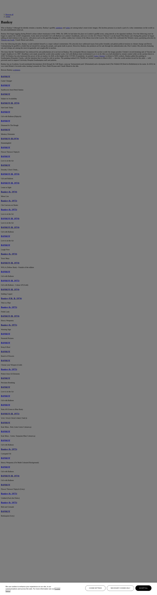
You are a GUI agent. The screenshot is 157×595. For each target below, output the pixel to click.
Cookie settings (95, 588)
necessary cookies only (120, 588)
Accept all (143, 588)
